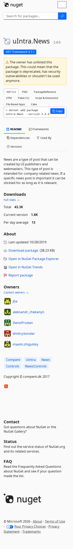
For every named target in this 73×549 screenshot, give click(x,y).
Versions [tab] (16, 146)
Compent (13, 359)
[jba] (7, 301)
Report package (21, 275)
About (37, 521)
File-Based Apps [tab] (15, 104)
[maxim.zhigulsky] (7, 344)
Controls (12, 366)
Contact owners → (16, 292)
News (45, 359)
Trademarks (31, 531)
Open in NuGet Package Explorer (34, 259)
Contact (11, 421)
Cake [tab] (34, 104)
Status (10, 441)
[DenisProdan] (7, 322)
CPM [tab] (9, 98)
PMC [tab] (25, 92)
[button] (57, 111)
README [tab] (16, 129)
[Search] (62, 16)
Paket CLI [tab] (23, 98)
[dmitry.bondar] (7, 333)
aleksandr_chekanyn (28, 312)
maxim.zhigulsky (25, 344)
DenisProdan (23, 323)
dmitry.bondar (24, 333)
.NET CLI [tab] (11, 92)
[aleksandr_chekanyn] (7, 312)
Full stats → (11, 200)
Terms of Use (55, 521)
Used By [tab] (45, 138)
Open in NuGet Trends (26, 267)
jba (15, 301)
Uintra (31, 359)
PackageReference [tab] (45, 92)
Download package (23, 250)
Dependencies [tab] (20, 138)
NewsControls (36, 366)
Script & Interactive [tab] (46, 98)
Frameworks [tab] (40, 129)
